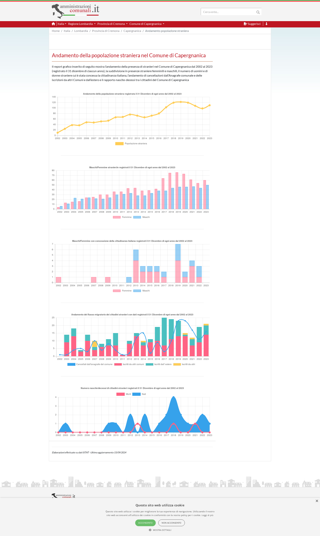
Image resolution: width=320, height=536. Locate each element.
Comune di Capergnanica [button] (145, 23)
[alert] (160, 517)
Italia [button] (61, 23)
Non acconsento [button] (171, 522)
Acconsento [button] (145, 522)
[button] (160, 530)
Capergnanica (132, 30)
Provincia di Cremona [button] (111, 23)
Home (56, 30)
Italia (67, 30)
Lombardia (81, 30)
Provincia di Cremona (105, 30)
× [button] (316, 501)
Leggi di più (208, 515)
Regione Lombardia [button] (80, 23)
